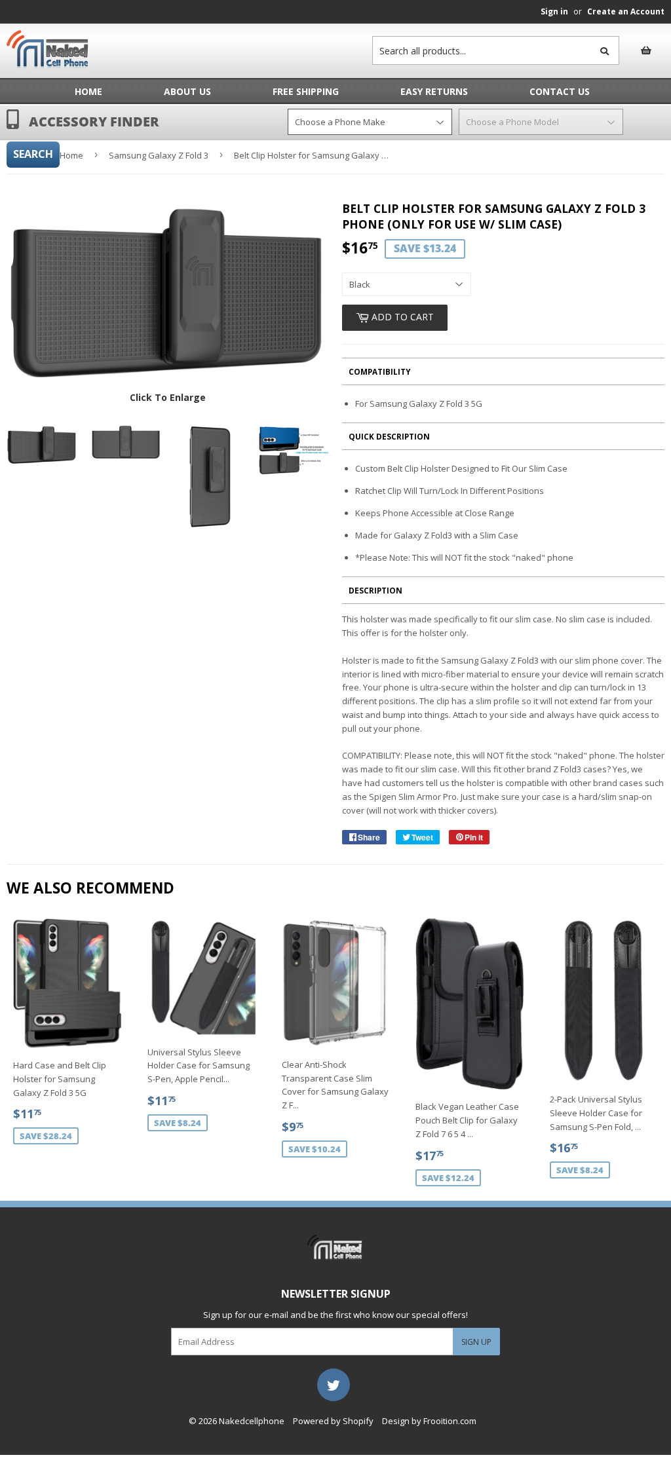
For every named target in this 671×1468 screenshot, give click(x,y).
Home (88, 91)
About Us (187, 91)
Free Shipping (306, 91)
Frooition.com (449, 1421)
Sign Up (476, 1341)
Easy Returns (434, 91)
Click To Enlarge (168, 397)
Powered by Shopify (333, 1421)
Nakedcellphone (251, 1421)
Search (33, 154)
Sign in (554, 11)
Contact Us (559, 91)
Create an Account (625, 11)
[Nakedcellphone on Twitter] (333, 1384)
